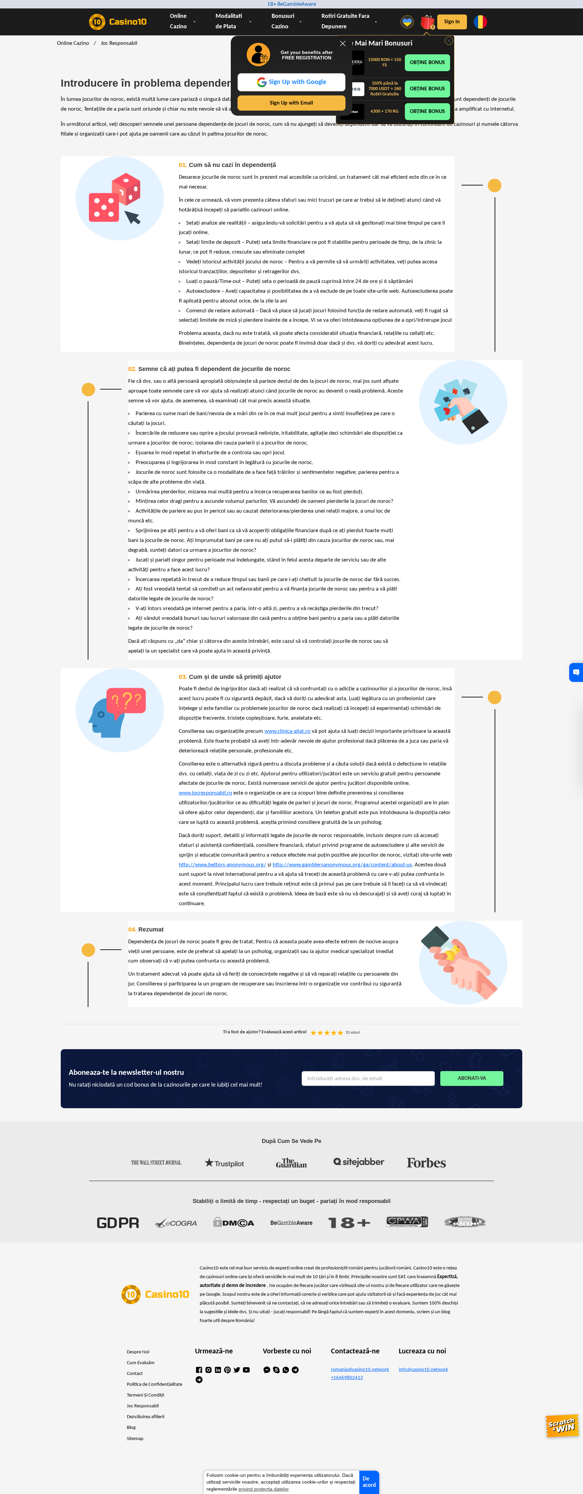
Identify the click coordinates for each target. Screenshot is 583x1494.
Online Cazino (178, 21)
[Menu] (408, 21)
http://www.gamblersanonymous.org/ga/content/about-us (342, 865)
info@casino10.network (423, 1369)
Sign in (452, 22)
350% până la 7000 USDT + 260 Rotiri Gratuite (384, 89)
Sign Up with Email (291, 103)
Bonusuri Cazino (283, 21)
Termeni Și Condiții (145, 1395)
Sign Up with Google (297, 82)
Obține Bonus (427, 62)
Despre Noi (138, 1352)
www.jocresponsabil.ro (205, 793)
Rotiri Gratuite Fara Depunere (345, 21)
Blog (131, 1427)
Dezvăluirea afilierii (145, 1416)
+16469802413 (347, 1377)
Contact (135, 1373)
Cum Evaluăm (141, 1363)
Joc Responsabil (143, 1406)
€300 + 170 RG (384, 111)
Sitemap (135, 1438)
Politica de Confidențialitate (154, 1384)
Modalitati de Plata (229, 21)
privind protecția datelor (263, 1489)
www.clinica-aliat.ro (287, 731)
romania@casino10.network (359, 1369)
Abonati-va (472, 1078)
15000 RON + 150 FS (384, 62)
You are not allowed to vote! (340, 1033)
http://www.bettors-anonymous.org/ (222, 865)
